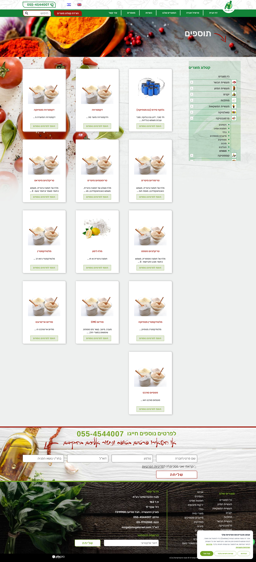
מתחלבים (198, 539)
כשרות (148, 12)
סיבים (224, 143)
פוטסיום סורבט (150, 392)
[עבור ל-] (79, 4)
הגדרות (244, 553)
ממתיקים (222, 139)
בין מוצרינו (223, 76)
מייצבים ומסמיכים (218, 136)
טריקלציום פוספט (150, 251)
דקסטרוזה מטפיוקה (44, 109)
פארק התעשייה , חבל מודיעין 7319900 (137, 512)
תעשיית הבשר (221, 82)
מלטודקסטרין (44, 251)
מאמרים (131, 12)
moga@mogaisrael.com (136, 527)
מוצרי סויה (197, 513)
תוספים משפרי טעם (192, 543)
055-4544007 (38, 5)
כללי (224, 132)
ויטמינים (223, 124)
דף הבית (213, 12)
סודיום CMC (97, 321)
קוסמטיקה (223, 155)
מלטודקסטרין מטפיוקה (150, 321)
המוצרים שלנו (169, 12)
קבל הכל (206, 553)
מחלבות (225, 100)
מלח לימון (97, 251)
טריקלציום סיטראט (44, 180)
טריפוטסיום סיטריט (97, 180)
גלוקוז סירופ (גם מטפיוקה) (150, 109)
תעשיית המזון (221, 88)
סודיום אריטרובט (44, 321)
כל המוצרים (225, 499)
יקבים (226, 94)
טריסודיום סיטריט (150, 180)
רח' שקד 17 (152, 507)
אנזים (200, 492)
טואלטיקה (223, 112)
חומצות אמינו (220, 128)
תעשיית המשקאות (219, 106)
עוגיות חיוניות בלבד (225, 553)
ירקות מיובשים (195, 504)
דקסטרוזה (97, 109)
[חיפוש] (27, 13)
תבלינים (223, 147)
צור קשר (113, 12)
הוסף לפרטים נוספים (150, 126)
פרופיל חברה (192, 12)
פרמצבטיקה (222, 118)
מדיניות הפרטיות (153, 466)
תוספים (223, 151)
